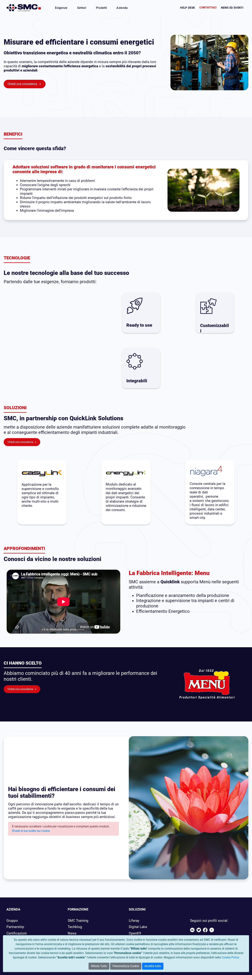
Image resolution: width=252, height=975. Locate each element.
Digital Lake (138, 927)
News (72, 933)
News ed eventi (232, 7)
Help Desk (187, 7)
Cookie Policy (230, 957)
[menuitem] (61, 7)
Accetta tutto (152, 966)
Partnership (15, 927)
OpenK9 (135, 933)
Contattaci (207, 7)
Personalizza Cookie (126, 966)
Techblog (75, 927)
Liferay (134, 920)
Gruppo (12, 920)
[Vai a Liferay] (23, 7)
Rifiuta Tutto (99, 966)
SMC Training (78, 920)
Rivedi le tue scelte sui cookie (31, 831)
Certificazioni (16, 933)
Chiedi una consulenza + (25, 84)
